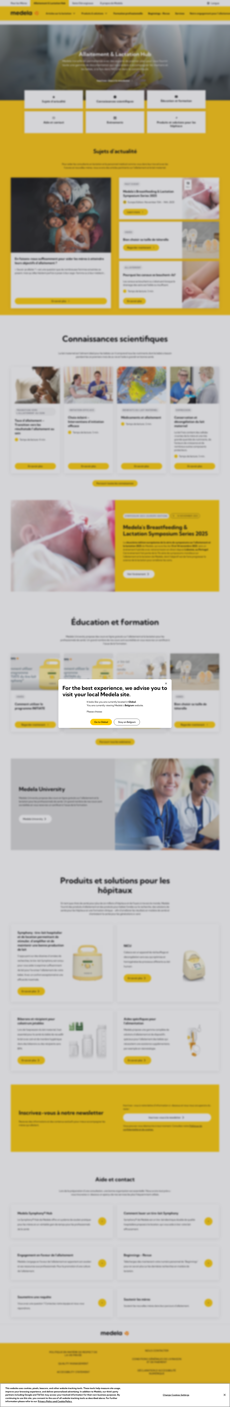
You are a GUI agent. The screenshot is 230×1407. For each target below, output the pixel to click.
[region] (115, 1395)
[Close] (224, 1395)
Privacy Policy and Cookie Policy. (55, 1401)
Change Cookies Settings (176, 1394)
